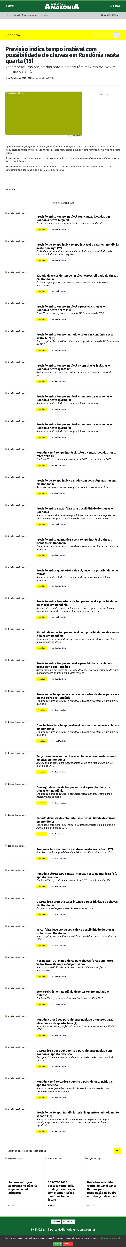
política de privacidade (110, 1238)
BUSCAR (117, 6)
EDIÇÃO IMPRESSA (109, 15)
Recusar (67, 1243)
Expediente (68, 1221)
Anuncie (56, 1221)
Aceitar (58, 1243)
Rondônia (42, 229)
